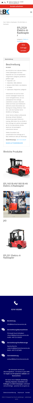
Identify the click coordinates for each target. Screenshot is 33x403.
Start (4, 22)
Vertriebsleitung (13, 356)
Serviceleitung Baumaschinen (17, 330)
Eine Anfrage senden (23, 48)
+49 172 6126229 (21, 140)
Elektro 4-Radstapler (12, 22)
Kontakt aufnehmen (16, 6)
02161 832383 (16, 309)
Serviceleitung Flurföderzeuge (17, 343)
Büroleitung (11, 321)
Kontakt (27, 392)
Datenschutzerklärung (9, 392)
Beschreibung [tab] (9, 59)
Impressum (21, 392)
